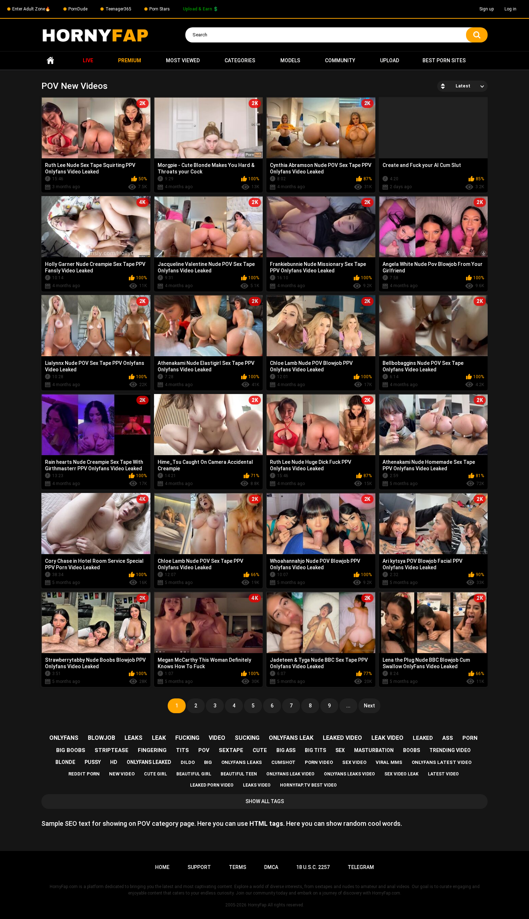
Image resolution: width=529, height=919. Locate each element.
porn (470, 738)
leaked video (342, 737)
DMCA (271, 867)
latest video (443, 774)
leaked (423, 738)
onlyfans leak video (290, 774)
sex (340, 750)
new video (122, 774)
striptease (111, 750)
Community (340, 60)
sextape (231, 750)
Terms (237, 867)
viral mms (389, 762)
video (217, 737)
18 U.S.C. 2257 (313, 867)
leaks (134, 737)
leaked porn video (212, 785)
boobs (411, 750)
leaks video (257, 785)
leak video (387, 737)
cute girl (155, 774)
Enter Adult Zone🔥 (31, 9)
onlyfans (63, 737)
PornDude (77, 9)
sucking (247, 737)
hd (113, 762)
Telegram (361, 867)
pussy (93, 762)
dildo (188, 762)
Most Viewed (183, 60)
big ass (285, 750)
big (208, 762)
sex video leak (401, 774)
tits (182, 750)
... (348, 706)
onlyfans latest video (441, 762)
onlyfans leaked (149, 762)
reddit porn (84, 774)
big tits (315, 750)
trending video (450, 750)
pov (203, 750)
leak (159, 737)
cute (260, 750)
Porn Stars (159, 9)
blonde (65, 762)
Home (50, 60)
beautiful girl (193, 774)
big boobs (70, 750)
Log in (510, 9)
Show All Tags (264, 801)
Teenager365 (118, 9)
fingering (152, 750)
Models (290, 60)
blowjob (101, 737)
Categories (240, 60)
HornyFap (257, 904)
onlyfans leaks (241, 762)
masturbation (374, 750)
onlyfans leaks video (349, 774)
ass (447, 738)
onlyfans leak (291, 737)
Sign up (486, 9)
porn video (319, 762)
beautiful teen (239, 774)
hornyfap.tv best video (308, 785)
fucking (187, 737)
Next (369, 706)
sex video (354, 762)
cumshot (283, 762)
